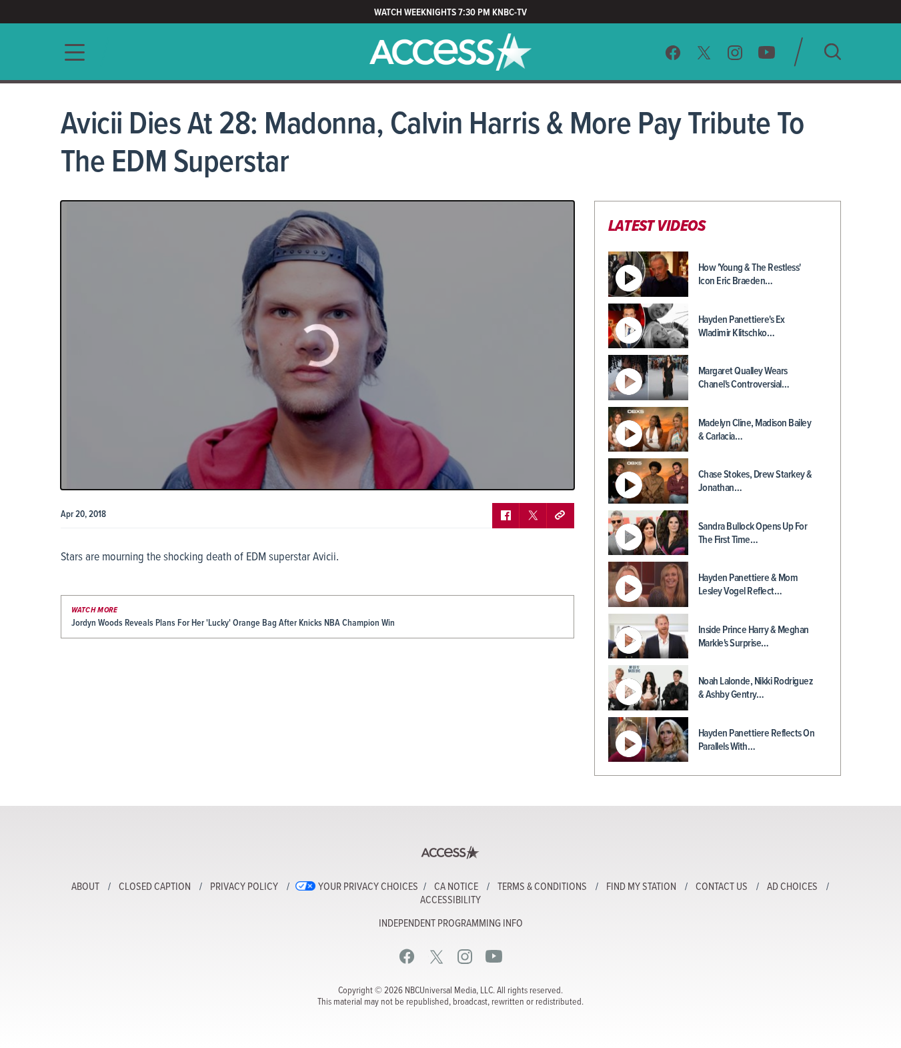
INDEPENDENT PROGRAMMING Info (451, 924)
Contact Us (722, 887)
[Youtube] (766, 52)
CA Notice (456, 887)
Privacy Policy (244, 887)
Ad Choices (792, 887)
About (85, 887)
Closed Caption (155, 887)
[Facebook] (673, 52)
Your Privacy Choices (368, 887)
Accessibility (450, 900)
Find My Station (641, 887)
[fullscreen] (547, 469)
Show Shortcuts (507, 469)
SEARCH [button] (832, 51)
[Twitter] (704, 52)
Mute (109, 469)
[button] (71, 52)
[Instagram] (735, 52)
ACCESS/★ (450, 52)
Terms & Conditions (542, 887)
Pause (87, 469)
